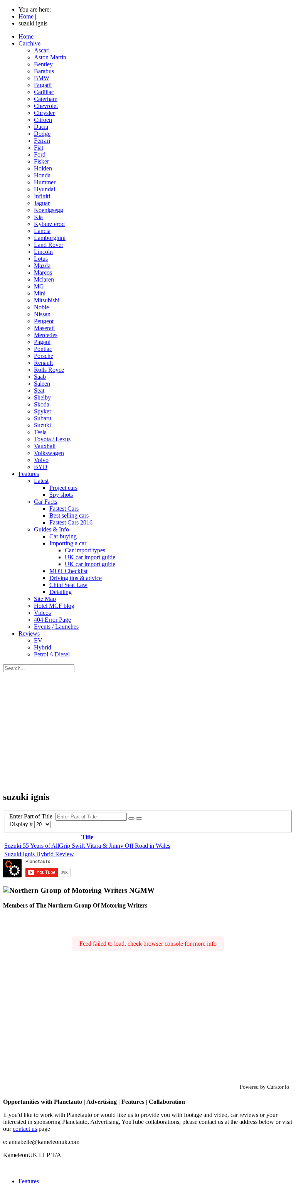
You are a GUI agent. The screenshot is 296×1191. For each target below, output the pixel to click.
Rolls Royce (49, 369)
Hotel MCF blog (54, 605)
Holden (43, 168)
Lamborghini (50, 237)
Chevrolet (46, 106)
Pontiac (43, 349)
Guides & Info (51, 529)
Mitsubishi (46, 300)
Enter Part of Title (32, 816)
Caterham (45, 99)
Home (26, 36)
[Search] (131, 818)
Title (87, 837)
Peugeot (44, 321)
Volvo (41, 460)
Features (28, 474)
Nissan (42, 314)
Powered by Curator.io (264, 1087)
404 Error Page (52, 619)
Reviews (29, 633)
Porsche (43, 356)
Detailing (60, 592)
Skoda (41, 404)
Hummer (45, 182)
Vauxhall (45, 446)
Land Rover (48, 244)
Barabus (44, 71)
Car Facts (45, 501)
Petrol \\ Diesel (52, 654)
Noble (41, 307)
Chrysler (44, 113)
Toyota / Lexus (52, 439)
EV (38, 640)
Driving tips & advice (75, 578)
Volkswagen (49, 453)
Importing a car (67, 543)
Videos (42, 612)
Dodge (42, 133)
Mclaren (44, 279)
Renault (43, 362)
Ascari (42, 50)
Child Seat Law (68, 585)
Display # (21, 824)
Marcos (43, 272)
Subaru (42, 418)
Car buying (63, 536)
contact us (25, 1128)
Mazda (42, 265)
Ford (39, 154)
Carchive (29, 43)
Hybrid (42, 647)
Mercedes (45, 335)
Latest (41, 480)
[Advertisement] (148, 730)
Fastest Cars (64, 508)
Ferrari (42, 140)
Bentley (43, 64)
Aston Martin (50, 57)
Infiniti (42, 196)
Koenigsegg (48, 210)
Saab (40, 376)
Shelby (42, 397)
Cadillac (44, 92)
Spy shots (61, 494)
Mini (39, 293)
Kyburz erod (49, 224)
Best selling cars (69, 515)
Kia (38, 217)
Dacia (41, 126)
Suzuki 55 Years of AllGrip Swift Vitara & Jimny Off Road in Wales (87, 845)
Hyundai (44, 189)
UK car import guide (90, 557)
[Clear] (139, 818)
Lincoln (43, 251)
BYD (40, 467)
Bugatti (43, 85)
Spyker (42, 411)
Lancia (42, 231)
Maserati (44, 328)
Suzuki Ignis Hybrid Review (39, 854)
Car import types (85, 550)
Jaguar (42, 203)
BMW (41, 78)
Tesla (40, 432)
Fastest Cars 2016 (70, 522)
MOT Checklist (68, 571)
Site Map (45, 599)
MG (39, 286)
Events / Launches (56, 626)
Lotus (41, 258)
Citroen (43, 119)
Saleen (42, 383)
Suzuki (42, 425)
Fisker (41, 161)
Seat (39, 390)
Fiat (38, 147)
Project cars (63, 487)
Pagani (42, 342)
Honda (42, 175)
